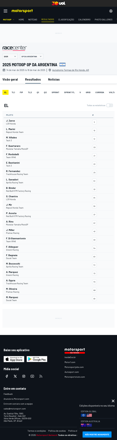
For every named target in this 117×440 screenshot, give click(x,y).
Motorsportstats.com (75, 376)
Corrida (99, 92)
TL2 (30, 92)
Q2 (45, 92)
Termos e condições (37, 430)
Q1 (38, 92)
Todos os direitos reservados (73, 435)
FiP (21, 92)
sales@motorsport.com (15, 408)
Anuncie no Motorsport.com (16, 398)
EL (5, 92)
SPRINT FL (69, 92)
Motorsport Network (46, 435)
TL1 (13, 92)
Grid (88, 92)
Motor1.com (70, 362)
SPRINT (55, 92)
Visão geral (10, 79)
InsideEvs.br (70, 357)
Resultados (33, 79)
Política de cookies (57, 430)
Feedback (8, 394)
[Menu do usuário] (111, 11)
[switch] (100, 105)
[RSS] (41, 376)
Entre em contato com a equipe (18, 403)
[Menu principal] (5, 11)
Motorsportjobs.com (74, 367)
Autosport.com (72, 372)
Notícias (54, 79)
